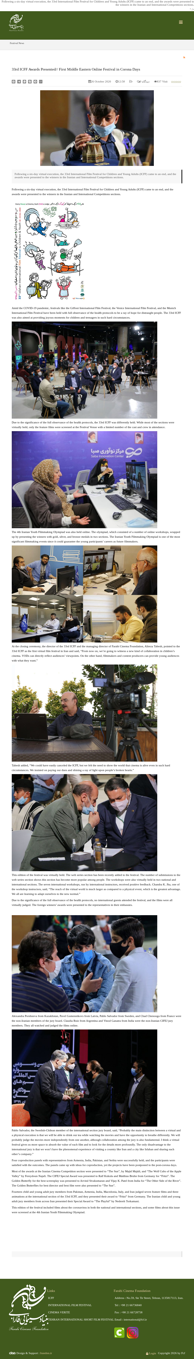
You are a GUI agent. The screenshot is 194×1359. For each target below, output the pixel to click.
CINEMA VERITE (59, 1312)
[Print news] (13, 81)
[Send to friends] (19, 81)
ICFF (51, 1297)
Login (152, 1353)
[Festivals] (16, 22)
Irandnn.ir (46, 1353)
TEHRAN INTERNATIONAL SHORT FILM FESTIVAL (81, 1319)
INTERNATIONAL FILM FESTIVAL (70, 1305)
